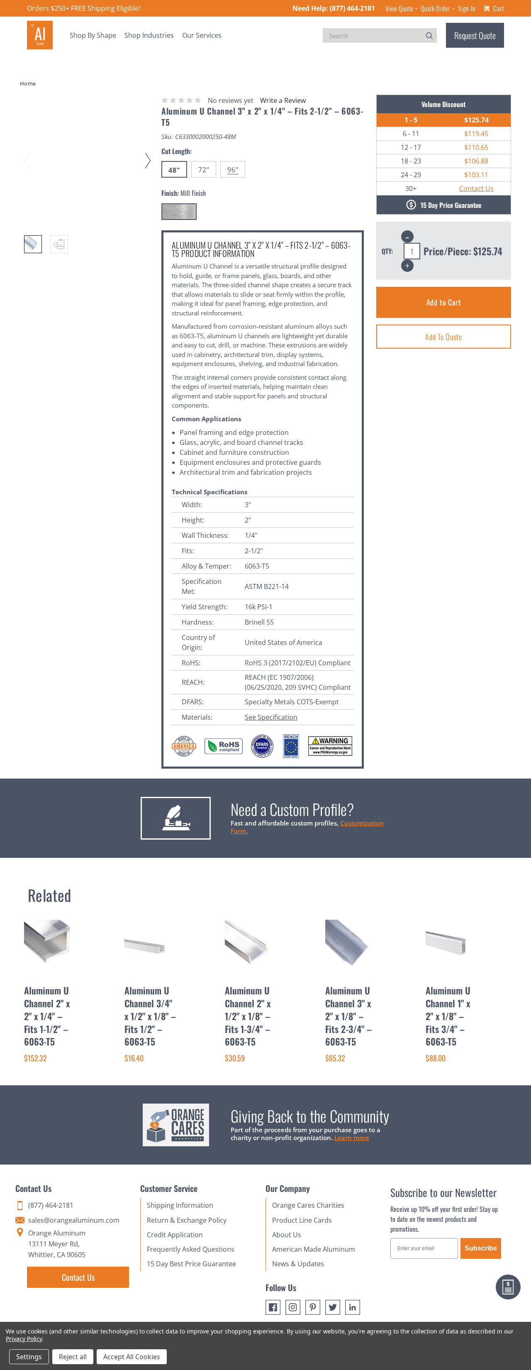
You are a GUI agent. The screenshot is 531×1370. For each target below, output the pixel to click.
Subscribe (481, 1248)
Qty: (387, 251)
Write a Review (283, 100)
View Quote (399, 8)
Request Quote (475, 35)
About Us (286, 1234)
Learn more (351, 1137)
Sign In (466, 8)
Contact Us (476, 188)
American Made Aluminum (313, 1249)
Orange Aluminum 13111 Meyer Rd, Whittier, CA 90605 (56, 1243)
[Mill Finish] (179, 211)
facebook (273, 1307)
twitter (332, 1307)
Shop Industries (149, 35)
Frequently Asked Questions (190, 1249)
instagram (292, 1307)
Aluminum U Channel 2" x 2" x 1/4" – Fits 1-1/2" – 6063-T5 (47, 1016)
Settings (29, 1356)
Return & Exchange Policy (187, 1220)
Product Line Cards (302, 1220)
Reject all (73, 1356)
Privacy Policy (24, 1339)
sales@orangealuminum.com (73, 1220)
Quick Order (435, 8)
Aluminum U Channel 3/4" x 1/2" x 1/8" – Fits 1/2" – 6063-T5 (150, 1016)
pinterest (312, 1307)
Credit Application (175, 1234)
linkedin (352, 1307)
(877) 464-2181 (352, 8)
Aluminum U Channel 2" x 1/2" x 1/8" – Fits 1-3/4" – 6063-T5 (247, 1016)
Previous (28, 153)
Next (149, 153)
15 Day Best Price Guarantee (191, 1263)
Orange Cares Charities (308, 1205)
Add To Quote (443, 336)
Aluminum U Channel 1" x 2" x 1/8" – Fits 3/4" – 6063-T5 (448, 1016)
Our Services (202, 35)
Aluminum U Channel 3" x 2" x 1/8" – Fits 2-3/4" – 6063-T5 (348, 1016)
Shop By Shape (93, 35)
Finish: (183, 193)
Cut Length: (176, 151)
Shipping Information (180, 1205)
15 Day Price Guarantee (451, 205)
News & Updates (298, 1263)
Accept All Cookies (131, 1356)
